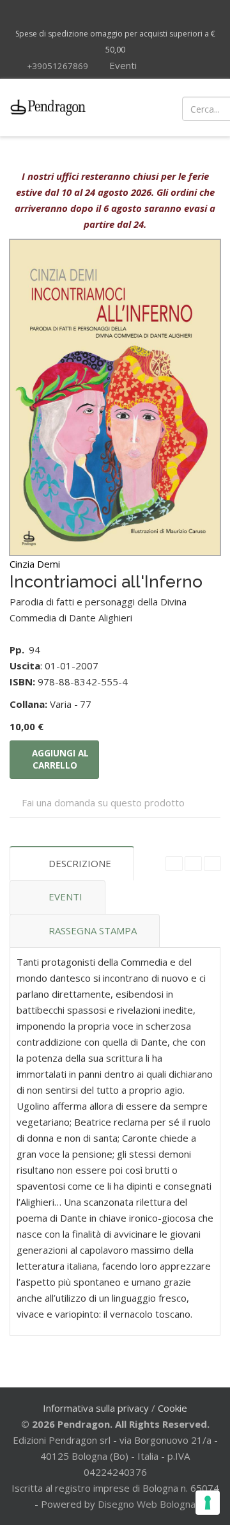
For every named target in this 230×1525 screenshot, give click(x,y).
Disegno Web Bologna (146, 1503)
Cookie (172, 1407)
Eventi (122, 65)
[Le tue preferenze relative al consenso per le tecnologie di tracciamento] (207, 1502)
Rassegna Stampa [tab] (93, 930)
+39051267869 (57, 66)
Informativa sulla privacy (96, 1407)
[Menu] (134, 107)
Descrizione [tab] (80, 863)
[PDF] (174, 863)
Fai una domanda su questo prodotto (103, 802)
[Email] (212, 863)
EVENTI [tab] (65, 896)
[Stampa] (193, 863)
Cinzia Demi (35, 563)
